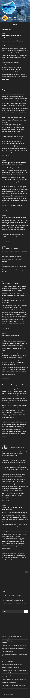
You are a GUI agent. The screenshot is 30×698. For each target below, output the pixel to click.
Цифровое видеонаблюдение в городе (13, 448)
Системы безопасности (8, 603)
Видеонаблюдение (7, 600)
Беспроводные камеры (8, 597)
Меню (15, 24)
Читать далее (5, 83)
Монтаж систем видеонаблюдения (14, 217)
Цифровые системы (21, 603)
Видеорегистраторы (18, 600)
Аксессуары (11, 595)
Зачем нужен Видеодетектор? (12, 385)
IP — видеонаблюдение (10, 248)
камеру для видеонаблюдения (19, 186)
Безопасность (19, 595)
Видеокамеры (19, 597)
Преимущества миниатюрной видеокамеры (12, 508)
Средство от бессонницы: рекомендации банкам (11, 336)
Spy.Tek (12, 17)
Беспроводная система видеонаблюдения (12, 664)
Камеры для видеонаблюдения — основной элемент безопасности (14, 163)
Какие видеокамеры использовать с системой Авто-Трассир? (14, 282)
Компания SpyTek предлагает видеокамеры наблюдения (12, 36)
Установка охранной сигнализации (10, 667)
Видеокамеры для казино (11, 90)
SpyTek (4, 595)
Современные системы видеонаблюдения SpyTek (14, 645)
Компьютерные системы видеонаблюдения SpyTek (14, 648)
